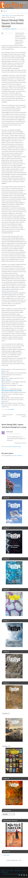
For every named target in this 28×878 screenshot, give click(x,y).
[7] (13, 298)
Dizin (7, 870)
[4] (12, 233)
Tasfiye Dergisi (5, 15)
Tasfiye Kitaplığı (4, 872)
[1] (25, 116)
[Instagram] (24, 3)
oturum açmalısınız (17, 455)
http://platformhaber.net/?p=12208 (11, 390)
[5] (11, 293)
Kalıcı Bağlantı (11, 409)
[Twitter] (21, 3)
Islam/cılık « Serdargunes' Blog (14, 446)
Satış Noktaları (17, 870)
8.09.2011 (4, 387)
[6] (7, 294)
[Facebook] (19, 3)
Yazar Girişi (6, 855)
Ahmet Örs (7, 29)
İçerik (11, 15)
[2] (14, 202)
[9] (17, 349)
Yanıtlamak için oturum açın (20, 443)
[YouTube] (26, 3)
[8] (13, 321)
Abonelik (24, 870)
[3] (24, 208)
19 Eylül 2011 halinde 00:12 (14, 433)
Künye (11, 870)
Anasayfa (3, 870)
